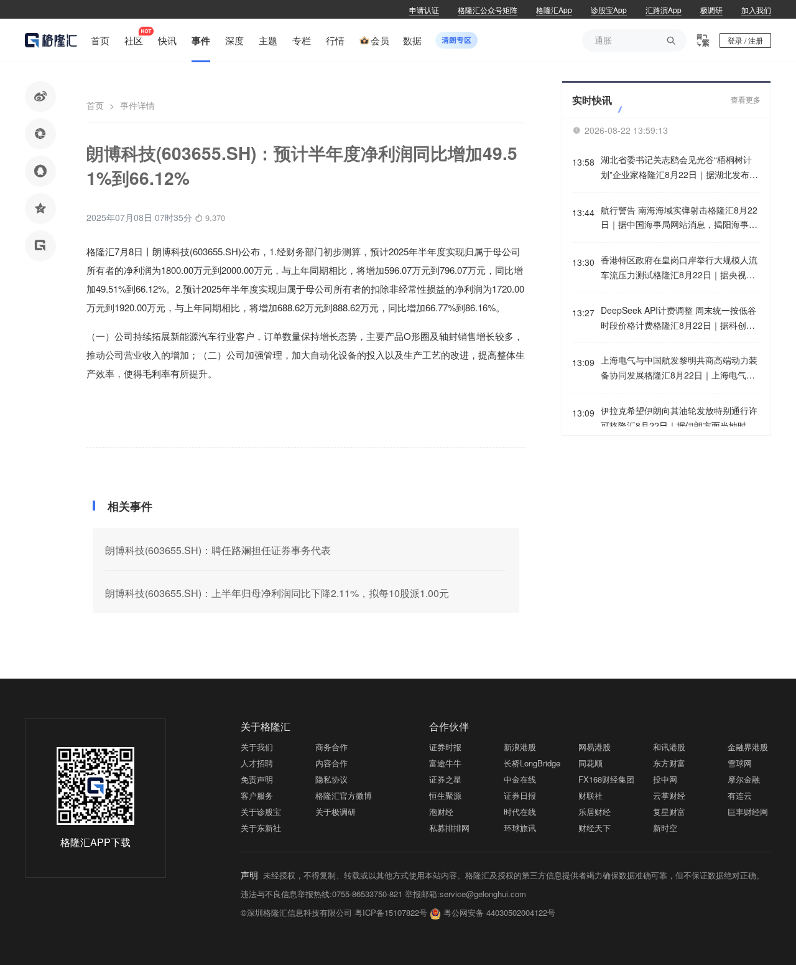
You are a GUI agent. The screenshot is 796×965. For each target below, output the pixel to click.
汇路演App (664, 9)
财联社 (590, 795)
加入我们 (756, 9)
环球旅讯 (520, 828)
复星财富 (669, 811)
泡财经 (441, 811)
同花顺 (590, 763)
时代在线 (520, 811)
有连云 (740, 795)
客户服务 (257, 795)
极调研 (711, 9)
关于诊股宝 (261, 811)
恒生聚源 (445, 795)
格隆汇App (554, 9)
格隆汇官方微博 (343, 795)
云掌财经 (669, 795)
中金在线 (520, 779)
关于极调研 (335, 811)
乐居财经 (594, 811)
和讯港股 (669, 747)
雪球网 (740, 763)
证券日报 (520, 795)
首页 (95, 105)
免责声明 (257, 779)
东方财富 (669, 763)
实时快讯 (592, 100)
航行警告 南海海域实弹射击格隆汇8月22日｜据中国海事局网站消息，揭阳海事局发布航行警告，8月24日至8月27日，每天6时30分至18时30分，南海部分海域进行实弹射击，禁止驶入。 (679, 218)
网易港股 (594, 747)
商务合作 (331, 747)
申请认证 (424, 9)
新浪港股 (520, 747)
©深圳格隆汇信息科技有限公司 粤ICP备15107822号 (335, 912)
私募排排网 (449, 828)
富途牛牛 (445, 763)
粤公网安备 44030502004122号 (499, 912)
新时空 (665, 828)
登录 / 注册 (745, 40)
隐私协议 (331, 779)
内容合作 (331, 763)
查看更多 (746, 100)
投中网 (665, 779)
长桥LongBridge (532, 763)
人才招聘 (257, 763)
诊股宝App (609, 9)
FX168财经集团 (606, 779)
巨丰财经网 (748, 811)
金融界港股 (748, 747)
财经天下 (594, 828)
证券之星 (445, 779)
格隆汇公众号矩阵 (487, 9)
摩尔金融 (744, 779)
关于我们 (257, 747)
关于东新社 (261, 828)
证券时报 (445, 747)
